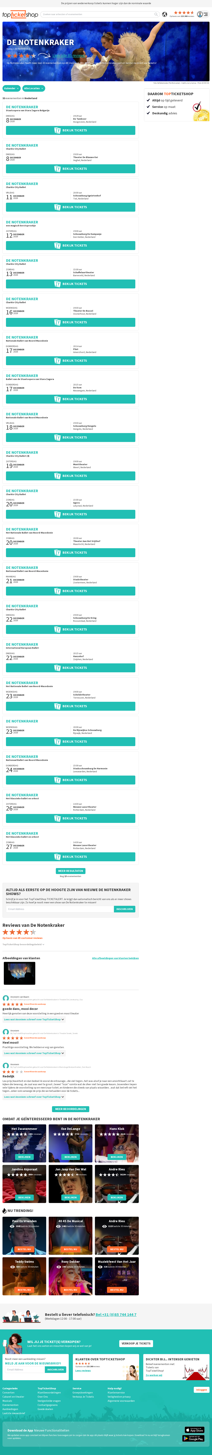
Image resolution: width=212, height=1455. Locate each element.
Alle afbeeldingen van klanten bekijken (115, 958)
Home (9, 48)
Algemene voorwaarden (121, 1401)
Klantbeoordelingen (49, 1392)
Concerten (8, 1392)
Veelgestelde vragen (49, 1401)
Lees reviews (83, 1370)
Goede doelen (45, 1409)
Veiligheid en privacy (119, 1397)
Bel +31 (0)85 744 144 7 (116, 1314)
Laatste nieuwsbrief (13, 1413)
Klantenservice (116, 1392)
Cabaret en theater (13, 1397)
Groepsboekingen (83, 1392)
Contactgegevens (48, 1405)
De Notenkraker (23, 48)
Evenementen (10, 1405)
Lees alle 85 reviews (69, 55)
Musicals (7, 1401)
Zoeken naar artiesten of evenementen (62, 14)
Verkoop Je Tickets (83, 1397)
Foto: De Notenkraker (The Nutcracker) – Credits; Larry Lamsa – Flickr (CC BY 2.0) (181, 83)
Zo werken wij (154, 1375)
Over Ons (43, 1397)
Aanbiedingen (10, 1409)
